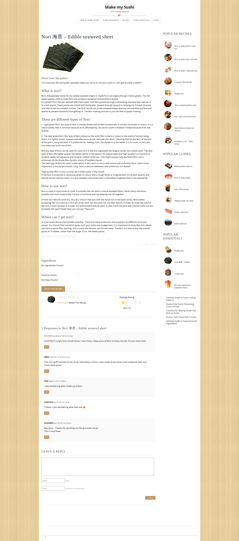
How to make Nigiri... (183, 178)
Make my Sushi (119, 7)
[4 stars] (73, 298)
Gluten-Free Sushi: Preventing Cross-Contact (180, 305)
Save (146, 244)
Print (153, 244)
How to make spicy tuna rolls (185, 59)
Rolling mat (179, 251)
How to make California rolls (185, 71)
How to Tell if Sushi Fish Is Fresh (181, 317)
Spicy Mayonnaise (181, 189)
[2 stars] (65, 298)
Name (67, 481)
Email (138, 244)
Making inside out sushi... (184, 201)
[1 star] (61, 298)
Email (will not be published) (74, 488)
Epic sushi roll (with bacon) (185, 117)
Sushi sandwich (180, 224)
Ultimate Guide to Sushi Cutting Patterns (181, 298)
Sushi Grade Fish (181, 212)
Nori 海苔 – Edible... (182, 262)
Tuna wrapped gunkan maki (185, 105)
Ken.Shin (48, 335)
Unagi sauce (179, 274)
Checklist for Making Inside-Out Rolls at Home (181, 311)
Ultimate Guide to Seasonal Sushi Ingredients (181, 322)
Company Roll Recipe (183, 82)
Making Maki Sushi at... (183, 166)
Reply (46, 347)
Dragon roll (178, 94)
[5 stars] (77, 298)
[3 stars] (69, 298)
